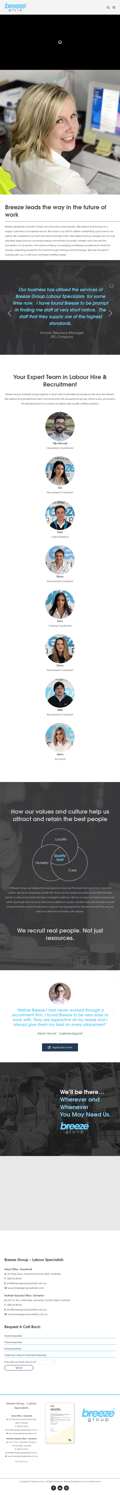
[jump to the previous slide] (9, 313)
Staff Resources (21, 1462)
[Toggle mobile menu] (114, 7)
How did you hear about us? (20, 1362)
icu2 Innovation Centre (91, 1482)
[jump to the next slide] (110, 313)
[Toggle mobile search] (108, 7)
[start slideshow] (54, 1040)
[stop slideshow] (66, 1040)
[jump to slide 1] (57, 1040)
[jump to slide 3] (62, 1040)
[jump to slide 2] (60, 1040)
